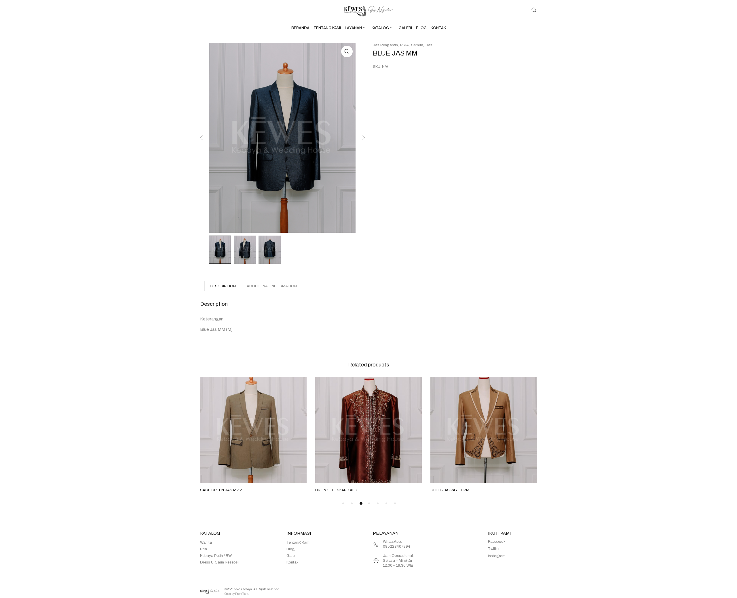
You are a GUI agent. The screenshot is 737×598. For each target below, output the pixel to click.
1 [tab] (343, 503)
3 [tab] (361, 503)
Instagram (497, 556)
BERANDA (300, 28)
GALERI (405, 28)
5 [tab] (378, 503)
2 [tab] (352, 503)
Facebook (497, 542)
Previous (201, 138)
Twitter (493, 549)
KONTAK (438, 28)
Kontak (292, 562)
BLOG (421, 28)
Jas (429, 45)
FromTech (241, 593)
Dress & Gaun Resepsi (219, 562)
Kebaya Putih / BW (216, 556)
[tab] (222, 286)
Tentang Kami (298, 542)
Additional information (272, 286)
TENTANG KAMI (327, 28)
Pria (203, 549)
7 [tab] (395, 503)
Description (223, 286)
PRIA (404, 45)
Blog (290, 549)
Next (363, 138)
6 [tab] (386, 503)
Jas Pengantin (385, 45)
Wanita (206, 542)
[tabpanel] (253, 435)
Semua (417, 45)
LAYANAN (353, 28)
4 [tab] (369, 503)
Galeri (291, 556)
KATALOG (380, 28)
